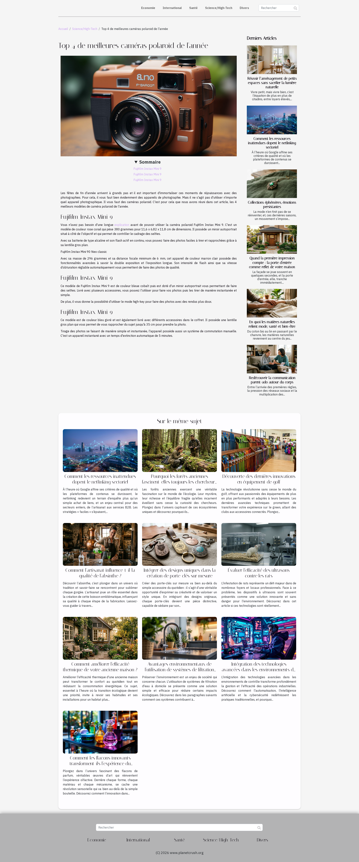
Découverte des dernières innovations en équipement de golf (258, 479)
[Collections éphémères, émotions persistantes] (272, 183)
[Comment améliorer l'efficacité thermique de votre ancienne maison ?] (100, 638)
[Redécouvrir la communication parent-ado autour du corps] (272, 359)
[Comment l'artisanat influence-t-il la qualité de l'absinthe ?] (100, 544)
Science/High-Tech (218, 8)
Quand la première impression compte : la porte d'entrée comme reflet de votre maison (272, 262)
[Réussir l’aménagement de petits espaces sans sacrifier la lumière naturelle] (272, 59)
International (172, 8)
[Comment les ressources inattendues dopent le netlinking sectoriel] (272, 120)
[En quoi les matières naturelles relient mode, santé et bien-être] (272, 303)
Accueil (63, 29)
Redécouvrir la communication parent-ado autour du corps (272, 380)
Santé (193, 8)
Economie (148, 8)
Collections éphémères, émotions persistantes (272, 204)
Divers (244, 8)
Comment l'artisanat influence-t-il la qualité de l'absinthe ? (100, 573)
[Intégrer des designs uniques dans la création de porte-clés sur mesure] (179, 544)
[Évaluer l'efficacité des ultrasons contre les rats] (258, 544)
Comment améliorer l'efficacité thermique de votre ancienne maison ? (100, 666)
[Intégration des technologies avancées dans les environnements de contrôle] (258, 638)
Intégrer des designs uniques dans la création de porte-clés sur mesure (179, 573)
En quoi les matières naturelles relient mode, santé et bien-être (272, 324)
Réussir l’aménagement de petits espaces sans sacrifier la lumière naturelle (272, 82)
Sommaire (150, 162)
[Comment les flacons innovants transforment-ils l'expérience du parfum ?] (100, 732)
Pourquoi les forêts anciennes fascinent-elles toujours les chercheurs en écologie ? (179, 482)
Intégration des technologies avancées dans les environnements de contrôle (259, 669)
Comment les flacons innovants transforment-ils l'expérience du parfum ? (100, 763)
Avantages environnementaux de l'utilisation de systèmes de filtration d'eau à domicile (179, 669)
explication (121, 225)
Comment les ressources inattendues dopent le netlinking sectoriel (272, 142)
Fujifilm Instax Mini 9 (148, 169)
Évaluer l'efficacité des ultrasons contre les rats (259, 573)
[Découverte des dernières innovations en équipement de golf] (258, 450)
